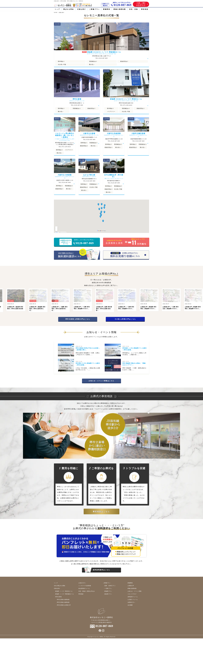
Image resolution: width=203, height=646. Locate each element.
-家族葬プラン (108, 591)
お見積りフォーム (133, 599)
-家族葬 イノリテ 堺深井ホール (64, 591)
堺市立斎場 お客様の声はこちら (77, 319)
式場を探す (81, 9)
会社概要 (130, 605)
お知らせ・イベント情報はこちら (101, 381)
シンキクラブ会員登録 (85, 585)
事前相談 (144, 9)
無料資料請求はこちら (101, 570)
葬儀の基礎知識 (120, 9)
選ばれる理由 (68, 9)
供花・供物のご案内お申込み (87, 591)
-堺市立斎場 (58, 596)
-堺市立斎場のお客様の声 (63, 605)
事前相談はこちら (101, 511)
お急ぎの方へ (82, 583)
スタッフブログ (132, 594)
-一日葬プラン (108, 588)
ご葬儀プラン (94, 9)
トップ (57, 9)
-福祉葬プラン (108, 594)
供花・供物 (133, 9)
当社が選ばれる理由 (59, 585)
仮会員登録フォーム (84, 588)
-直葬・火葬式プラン (110, 585)
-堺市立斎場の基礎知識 (62, 599)
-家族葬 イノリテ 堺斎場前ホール (64, 594)
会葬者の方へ (131, 602)
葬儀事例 (106, 9)
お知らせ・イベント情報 (134, 591)
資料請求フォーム (133, 596)
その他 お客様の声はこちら (125, 319)
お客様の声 (131, 585)
